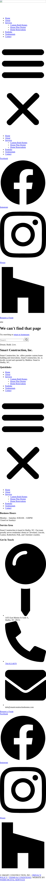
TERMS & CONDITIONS (20, 877)
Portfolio (8, 32)
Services (8, 23)
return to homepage (21, 334)
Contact (8, 36)
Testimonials (10, 34)
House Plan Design (18, 27)
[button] (23, 86)
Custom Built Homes (18, 25)
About (7, 20)
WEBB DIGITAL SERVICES (12, 880)
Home (7, 18)
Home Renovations (18, 30)
